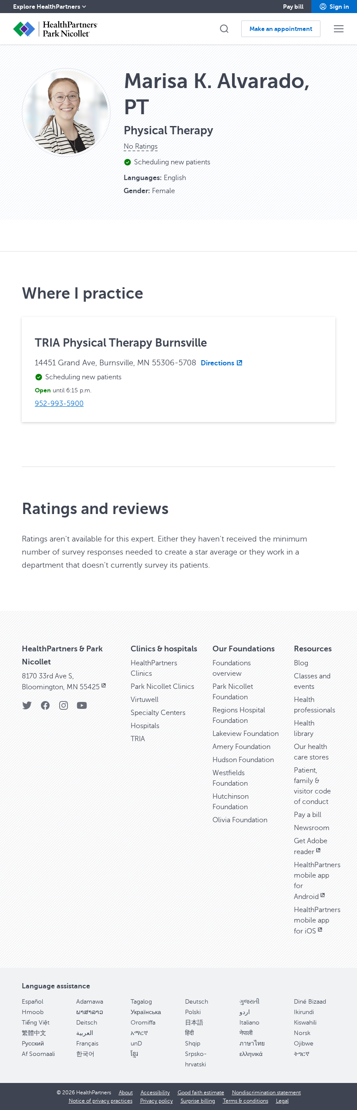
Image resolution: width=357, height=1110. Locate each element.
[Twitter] (27, 708)
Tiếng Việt (36, 1022)
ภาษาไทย (252, 1043)
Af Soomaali (38, 1054)
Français (87, 1043)
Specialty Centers (158, 713)
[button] (334, 6)
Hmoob (33, 1012)
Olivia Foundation (239, 820)
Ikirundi (304, 1012)
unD (136, 1043)
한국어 (85, 1054)
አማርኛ (139, 1033)
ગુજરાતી (249, 1001)
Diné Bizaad (310, 1001)
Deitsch (86, 1022)
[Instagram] (63, 708)
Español (32, 1001)
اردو (244, 1012)
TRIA (138, 739)
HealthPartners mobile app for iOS (317, 920)
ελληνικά (251, 1054)
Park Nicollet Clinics (162, 687)
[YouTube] (82, 708)
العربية (84, 1033)
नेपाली (246, 1033)
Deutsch (196, 1001)
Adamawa (89, 1001)
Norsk (302, 1033)
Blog (301, 663)
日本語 (194, 1022)
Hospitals (145, 726)
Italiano (249, 1022)
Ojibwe (303, 1043)
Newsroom (312, 828)
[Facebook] (45, 708)
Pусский (33, 1043)
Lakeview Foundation (245, 734)
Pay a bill (307, 815)
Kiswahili (305, 1022)
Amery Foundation (241, 747)
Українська (146, 1012)
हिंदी (189, 1033)
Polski (193, 1012)
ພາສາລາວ (89, 1012)
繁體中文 (34, 1033)
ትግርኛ (302, 1054)
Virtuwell (144, 700)
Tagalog (141, 1001)
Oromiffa (143, 1022)
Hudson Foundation (243, 760)
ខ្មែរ (134, 1054)
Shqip (192, 1043)
